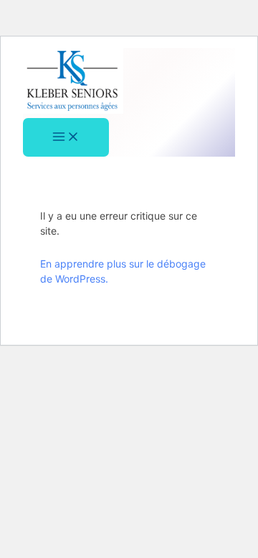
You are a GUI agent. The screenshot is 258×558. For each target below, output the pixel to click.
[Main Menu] (66, 137)
